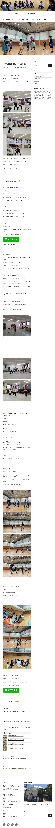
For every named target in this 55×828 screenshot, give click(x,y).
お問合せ (46, 19)
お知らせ (6, 756)
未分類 (35, 83)
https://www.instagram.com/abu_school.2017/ (14, 711)
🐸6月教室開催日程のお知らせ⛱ (16, 744)
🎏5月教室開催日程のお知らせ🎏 (16, 748)
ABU (5, 4)
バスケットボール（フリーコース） (32, 14)
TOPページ (5, 15)
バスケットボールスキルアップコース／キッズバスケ (18, 14)
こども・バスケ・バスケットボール (11, 758)
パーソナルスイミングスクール (9, 19)
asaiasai (13, 61)
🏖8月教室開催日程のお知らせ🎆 (16, 740)
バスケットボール (17, 756)
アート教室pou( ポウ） (24, 19)
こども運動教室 (11, 756)
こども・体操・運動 (20, 758)
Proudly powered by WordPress (30, 824)
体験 (25, 758)
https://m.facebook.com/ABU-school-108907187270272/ (16, 721)
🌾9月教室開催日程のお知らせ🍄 (16, 735)
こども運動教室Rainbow (43, 15)
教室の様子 (36, 81)
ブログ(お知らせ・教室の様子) (37, 19)
